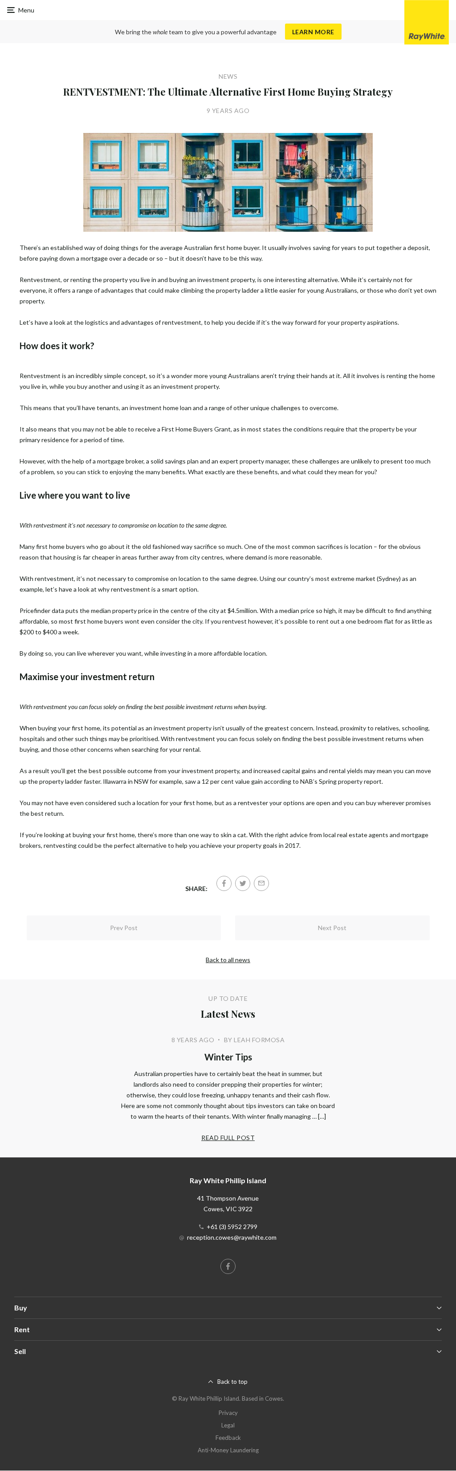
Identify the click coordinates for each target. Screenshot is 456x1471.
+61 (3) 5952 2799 (232, 1226)
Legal (228, 1425)
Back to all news (228, 959)
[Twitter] (242, 883)
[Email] (261, 883)
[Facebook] (224, 883)
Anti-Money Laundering (228, 1450)
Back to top (232, 1381)
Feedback (228, 1437)
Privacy (228, 1412)
